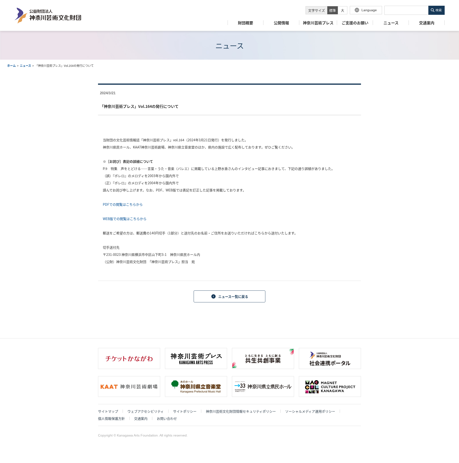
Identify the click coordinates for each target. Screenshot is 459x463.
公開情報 (281, 23)
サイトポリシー (185, 411)
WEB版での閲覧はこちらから (125, 218)
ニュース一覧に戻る (233, 296)
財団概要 (245, 23)
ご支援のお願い (355, 23)
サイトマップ (108, 411)
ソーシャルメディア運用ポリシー (310, 411)
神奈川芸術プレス (318, 23)
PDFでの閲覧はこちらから (123, 204)
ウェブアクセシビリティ (145, 411)
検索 (439, 10)
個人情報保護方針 (111, 418)
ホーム (11, 65)
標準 (332, 10)
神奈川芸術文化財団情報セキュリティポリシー (241, 411)
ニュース (391, 23)
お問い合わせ (167, 418)
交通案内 (426, 23)
